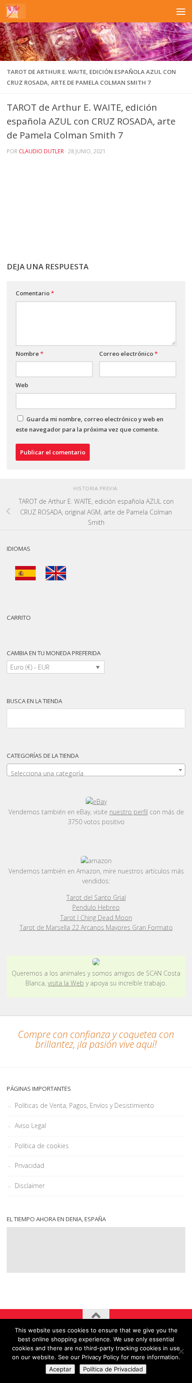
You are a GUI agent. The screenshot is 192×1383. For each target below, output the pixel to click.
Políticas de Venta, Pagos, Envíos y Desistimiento (84, 1105)
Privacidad (29, 1165)
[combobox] (96, 770)
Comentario (35, 293)
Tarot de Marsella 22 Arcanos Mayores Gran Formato (96, 927)
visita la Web (66, 983)
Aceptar (60, 1369)
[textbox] (96, 773)
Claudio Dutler (41, 151)
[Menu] (181, 11)
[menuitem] (25, 573)
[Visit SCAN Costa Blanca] (96, 963)
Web (22, 385)
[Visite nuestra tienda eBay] (96, 802)
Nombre (29, 354)
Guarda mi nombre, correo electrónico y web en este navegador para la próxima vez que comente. (89, 424)
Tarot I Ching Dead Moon (96, 917)
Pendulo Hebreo (96, 907)
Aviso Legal (30, 1125)
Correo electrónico (128, 354)
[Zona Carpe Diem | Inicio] (16, 11)
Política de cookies (42, 1145)
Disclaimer (30, 1185)
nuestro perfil (128, 812)
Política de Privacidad (113, 1369)
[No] (180, 1351)
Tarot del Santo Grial (96, 897)
